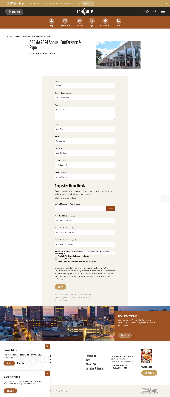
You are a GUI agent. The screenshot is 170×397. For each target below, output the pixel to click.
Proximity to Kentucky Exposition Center (73, 256)
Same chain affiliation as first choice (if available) (78, 262)
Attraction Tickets (105, 25)
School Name (60, 93)
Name (57, 81)
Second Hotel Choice (63, 228)
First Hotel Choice (62, 216)
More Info (87, 3)
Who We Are (91, 364)
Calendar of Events (65, 25)
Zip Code (58, 148)
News (118, 25)
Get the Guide (149, 373)
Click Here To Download (65, 198)
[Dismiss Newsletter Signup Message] (47, 373)
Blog (51, 25)
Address (58, 105)
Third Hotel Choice (62, 240)
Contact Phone (60, 160)
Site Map (64, 391)
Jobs (88, 360)
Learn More (21, 363)
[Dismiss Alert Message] (166, 3)
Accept (9, 363)
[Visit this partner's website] (149, 391)
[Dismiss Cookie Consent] (47, 346)
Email (57, 172)
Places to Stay (79, 25)
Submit (60, 287)
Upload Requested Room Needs (67, 204)
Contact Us (91, 356)
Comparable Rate (65, 259)
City (56, 124)
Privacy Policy (71, 297)
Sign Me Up (125, 335)
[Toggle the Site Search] (154, 11)
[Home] (85, 11)
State (57, 136)
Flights (92, 25)
